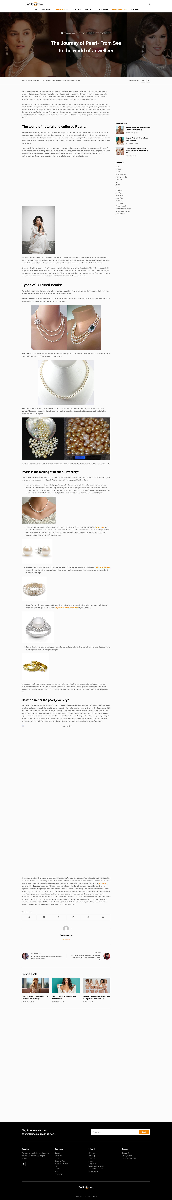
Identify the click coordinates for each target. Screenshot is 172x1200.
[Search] (149, 4)
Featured (119, 180)
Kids (117, 187)
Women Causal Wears (123, 209)
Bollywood (119, 169)
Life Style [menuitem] (75, 9)
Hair (117, 182)
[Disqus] (66, 1039)
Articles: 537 (66, 939)
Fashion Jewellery (96, 33)
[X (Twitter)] (44, 917)
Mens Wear (119, 198)
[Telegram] (143, 81)
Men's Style (119, 195)
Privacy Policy (127, 1156)
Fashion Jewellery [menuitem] (119, 9)
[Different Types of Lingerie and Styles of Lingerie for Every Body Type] (96, 985)
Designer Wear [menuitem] (102, 9)
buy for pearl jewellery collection (66, 608)
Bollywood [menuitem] (46, 9)
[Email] (103, 917)
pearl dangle (100, 527)
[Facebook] (29, 917)
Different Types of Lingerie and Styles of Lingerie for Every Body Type (137, 150)
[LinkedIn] (73, 917)
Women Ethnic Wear (123, 211)
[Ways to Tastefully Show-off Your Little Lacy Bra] (66, 985)
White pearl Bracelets (102, 567)
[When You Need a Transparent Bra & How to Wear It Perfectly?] (35, 985)
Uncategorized (121, 206)
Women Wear (107, 33)
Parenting (119, 201)
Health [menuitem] (88, 9)
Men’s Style (92, 1156)
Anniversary (103, 883)
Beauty (118, 166)
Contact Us (125, 1153)
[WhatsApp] (148, 81)
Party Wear (119, 203)
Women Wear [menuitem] (60, 9)
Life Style (119, 193)
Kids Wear (119, 190)
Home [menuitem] (35, 9)
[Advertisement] (66, 182)
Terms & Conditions (129, 1158)
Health (118, 185)
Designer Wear (121, 174)
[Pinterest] (58, 917)
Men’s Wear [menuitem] (135, 9)
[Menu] (23, 4)
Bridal (118, 172)
